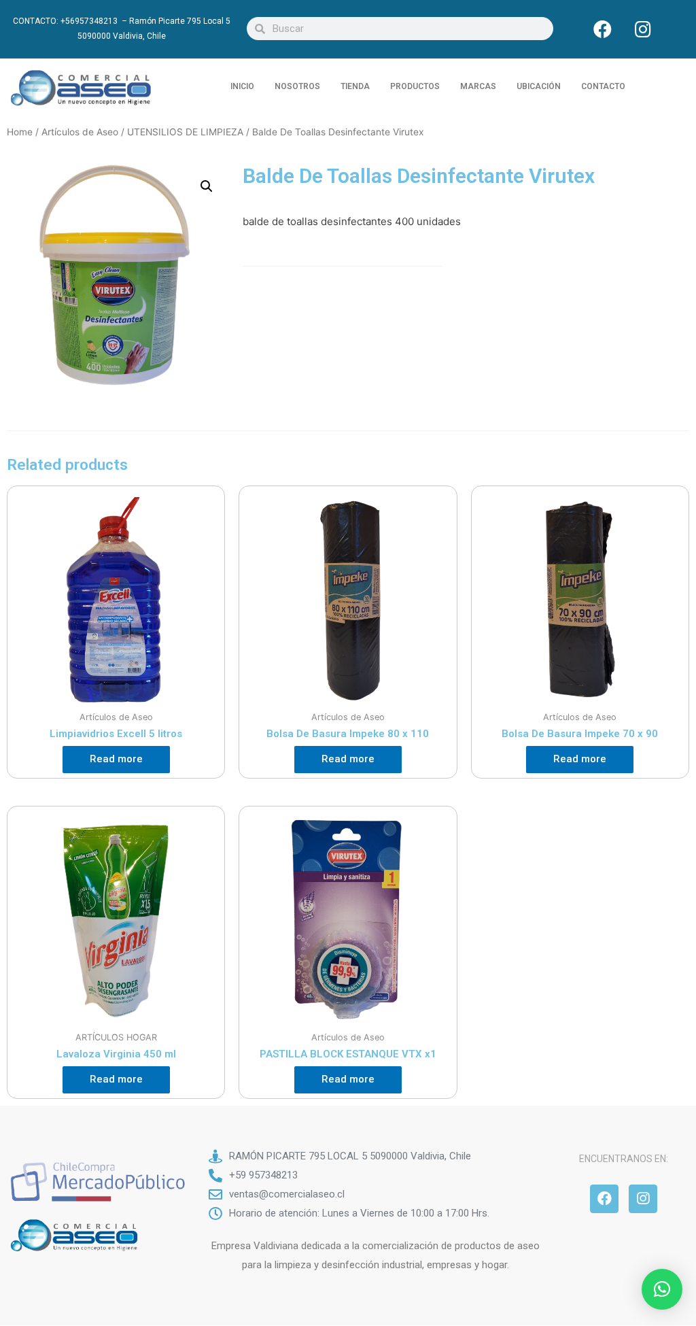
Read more (116, 759)
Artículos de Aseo (79, 131)
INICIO (242, 86)
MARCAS (478, 86)
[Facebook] (603, 28)
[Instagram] (643, 28)
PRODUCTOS (415, 86)
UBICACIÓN (539, 86)
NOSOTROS (297, 86)
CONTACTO (603, 86)
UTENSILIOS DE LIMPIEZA (185, 131)
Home (20, 131)
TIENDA (355, 86)
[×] (662, 1289)
